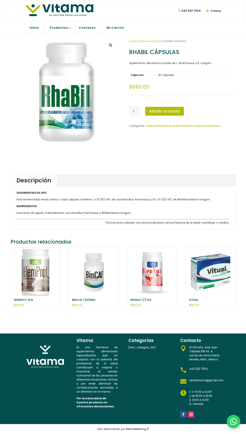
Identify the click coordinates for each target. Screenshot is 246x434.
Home (133, 41)
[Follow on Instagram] (191, 414)
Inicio (34, 28)
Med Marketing (136, 429)
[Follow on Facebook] (183, 414)
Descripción (34, 180)
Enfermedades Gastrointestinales (196, 126)
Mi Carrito (115, 28)
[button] (110, 45)
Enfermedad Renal (150, 41)
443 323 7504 (191, 11)
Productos (59, 28)
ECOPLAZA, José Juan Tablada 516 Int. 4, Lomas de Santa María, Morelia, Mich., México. (204, 353)
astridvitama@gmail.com (206, 380)
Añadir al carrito (164, 111)
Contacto (87, 28)
